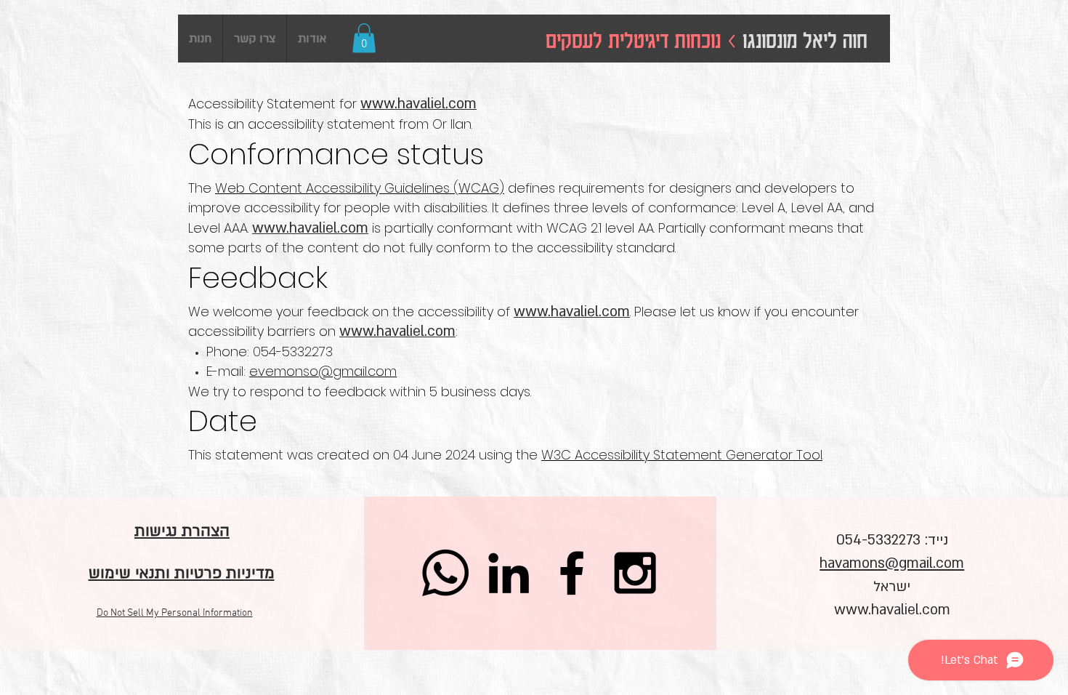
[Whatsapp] (445, 573)
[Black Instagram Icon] (635, 573)
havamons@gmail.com (892, 563)
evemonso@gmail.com (323, 371)
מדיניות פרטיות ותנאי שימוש (182, 573)
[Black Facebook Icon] (572, 573)
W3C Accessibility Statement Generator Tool (681, 455)
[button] (364, 38)
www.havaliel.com (892, 609)
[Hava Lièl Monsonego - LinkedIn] (509, 573)
